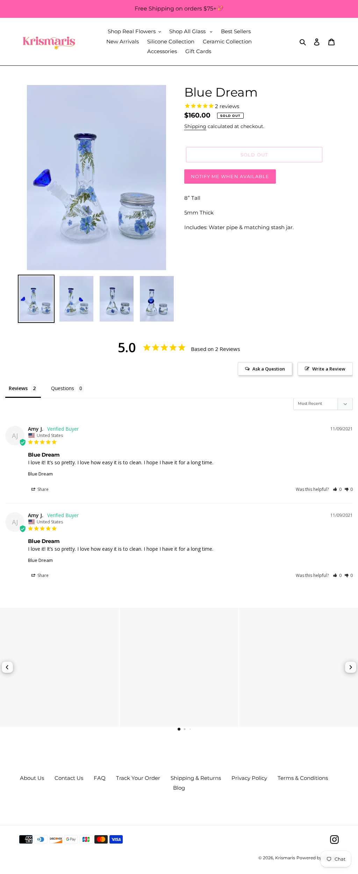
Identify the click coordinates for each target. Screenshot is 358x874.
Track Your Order (138, 778)
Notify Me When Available (230, 176)
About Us (32, 778)
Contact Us (69, 778)
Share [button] (42, 489)
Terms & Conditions (303, 778)
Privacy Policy (249, 778)
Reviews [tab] (18, 388)
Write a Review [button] (328, 369)
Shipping (195, 126)
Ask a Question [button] (268, 369)
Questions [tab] (62, 388)
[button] (337, 489)
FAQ (100, 778)
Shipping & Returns (196, 778)
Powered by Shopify (317, 857)
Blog (179, 787)
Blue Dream (40, 474)
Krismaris (285, 857)
